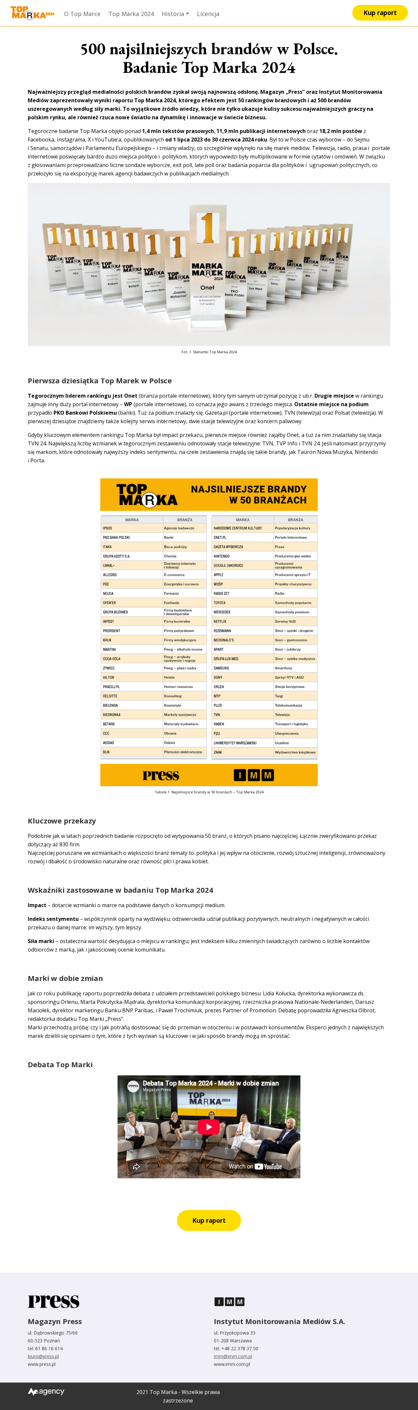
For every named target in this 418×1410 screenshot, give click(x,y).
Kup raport (380, 12)
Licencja (208, 14)
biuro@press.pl (43, 1356)
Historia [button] (173, 14)
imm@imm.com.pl (233, 1356)
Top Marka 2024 (131, 14)
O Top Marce (82, 14)
